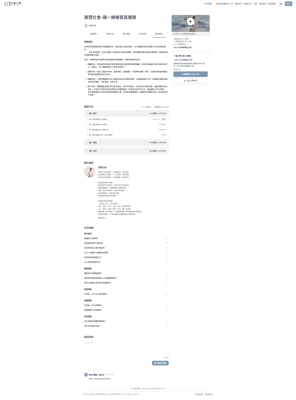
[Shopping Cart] (281, 4)
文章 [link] (255, 4)
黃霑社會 (102, 167)
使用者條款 (199, 394)
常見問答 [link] (262, 4)
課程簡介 (94, 34)
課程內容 (110, 34)
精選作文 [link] (248, 4)
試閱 (163, 119)
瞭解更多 (101, 218)
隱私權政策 (209, 394)
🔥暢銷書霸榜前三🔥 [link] (224, 4)
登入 (288, 4)
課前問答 (159, 34)
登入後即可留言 (160, 363)
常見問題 (142, 34)
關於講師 (126, 34)
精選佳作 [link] (238, 4)
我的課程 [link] (272, 4)
